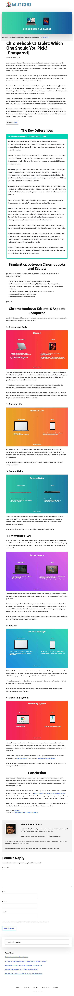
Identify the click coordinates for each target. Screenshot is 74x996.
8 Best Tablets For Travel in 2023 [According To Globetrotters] (23, 974)
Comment (5, 868)
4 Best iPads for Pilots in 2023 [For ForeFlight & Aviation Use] (23, 965)
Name (4, 892)
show (15, 122)
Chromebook (19, 812)
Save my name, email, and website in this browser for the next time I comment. (27, 922)
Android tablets (22, 758)
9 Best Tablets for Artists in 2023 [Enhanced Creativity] (21, 969)
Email (4, 902)
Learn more (46, 37)
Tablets (17, 810)
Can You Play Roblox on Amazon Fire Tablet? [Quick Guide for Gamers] (25, 961)
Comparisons (28, 812)
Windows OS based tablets (46, 758)
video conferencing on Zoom (56, 793)
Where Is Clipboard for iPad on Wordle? (16, 957)
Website (4, 912)
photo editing (38, 793)
